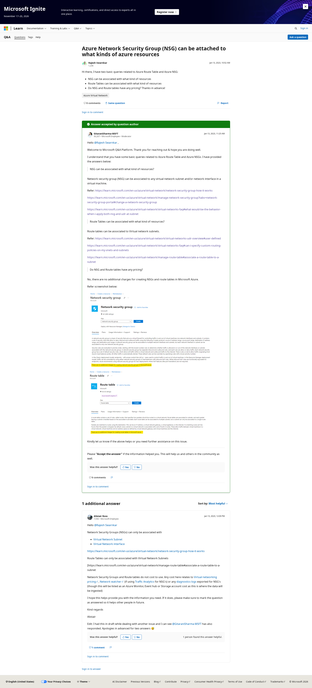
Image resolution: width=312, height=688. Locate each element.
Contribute (171, 681)
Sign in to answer (91, 668)
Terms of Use (235, 681)
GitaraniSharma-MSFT (106, 133)
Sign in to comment (92, 112)
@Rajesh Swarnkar (106, 142)
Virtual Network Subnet (107, 539)
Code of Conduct (255, 681)
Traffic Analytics (144, 581)
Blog (156, 681)
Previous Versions (140, 681)
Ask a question (298, 37)
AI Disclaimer (119, 681)
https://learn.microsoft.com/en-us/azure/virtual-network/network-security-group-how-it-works (154, 190)
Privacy (184, 681)
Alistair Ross (101, 516)
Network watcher (110, 581)
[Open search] (296, 28)
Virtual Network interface (109, 544)
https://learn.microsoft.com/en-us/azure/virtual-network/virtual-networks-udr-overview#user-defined (158, 238)
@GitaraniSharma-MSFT (187, 624)
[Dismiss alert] (305, 6)
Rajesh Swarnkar (97, 62)
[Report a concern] (112, 477)
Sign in (304, 28)
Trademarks (276, 681)
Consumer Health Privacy (208, 681)
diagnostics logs (186, 581)
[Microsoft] (6, 28)
